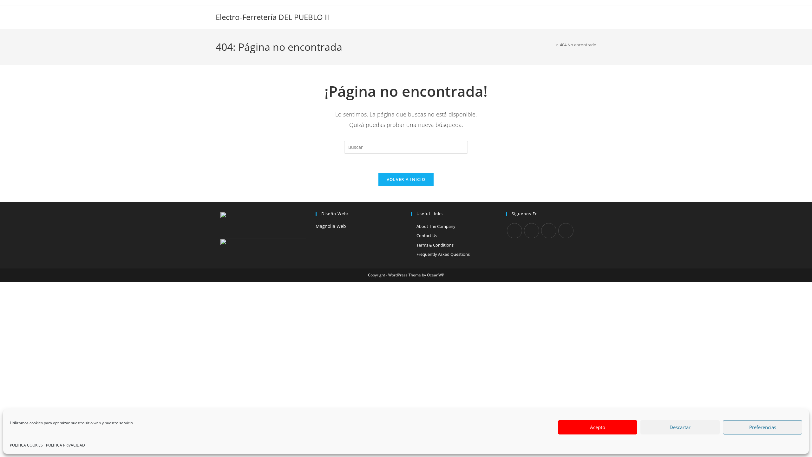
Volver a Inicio (406, 179)
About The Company (435, 226)
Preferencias (762, 427)
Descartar (680, 427)
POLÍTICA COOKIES (26, 445)
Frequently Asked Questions (443, 254)
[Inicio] (552, 45)
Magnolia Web (331, 226)
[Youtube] (565, 230)
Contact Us (426, 235)
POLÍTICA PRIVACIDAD (65, 445)
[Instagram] (548, 230)
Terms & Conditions (435, 245)
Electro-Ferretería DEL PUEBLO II (272, 17)
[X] (514, 230)
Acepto (597, 427)
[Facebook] (531, 230)
